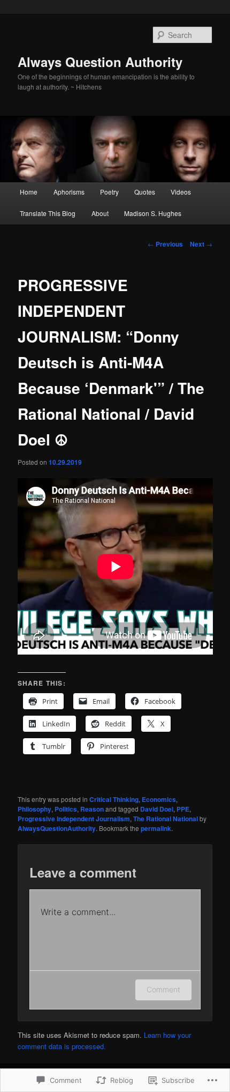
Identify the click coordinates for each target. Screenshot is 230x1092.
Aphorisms (69, 191)
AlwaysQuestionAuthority (57, 828)
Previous (165, 244)
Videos (181, 191)
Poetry (109, 191)
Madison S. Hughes (152, 213)
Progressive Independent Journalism (74, 818)
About (100, 213)
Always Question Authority (100, 62)
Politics (66, 809)
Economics (159, 799)
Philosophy (34, 809)
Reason (92, 809)
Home (28, 191)
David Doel (156, 809)
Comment (163, 989)
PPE (183, 809)
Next (201, 244)
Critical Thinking (114, 799)
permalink (156, 828)
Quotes (144, 191)
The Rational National (165, 818)
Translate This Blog (47, 213)
